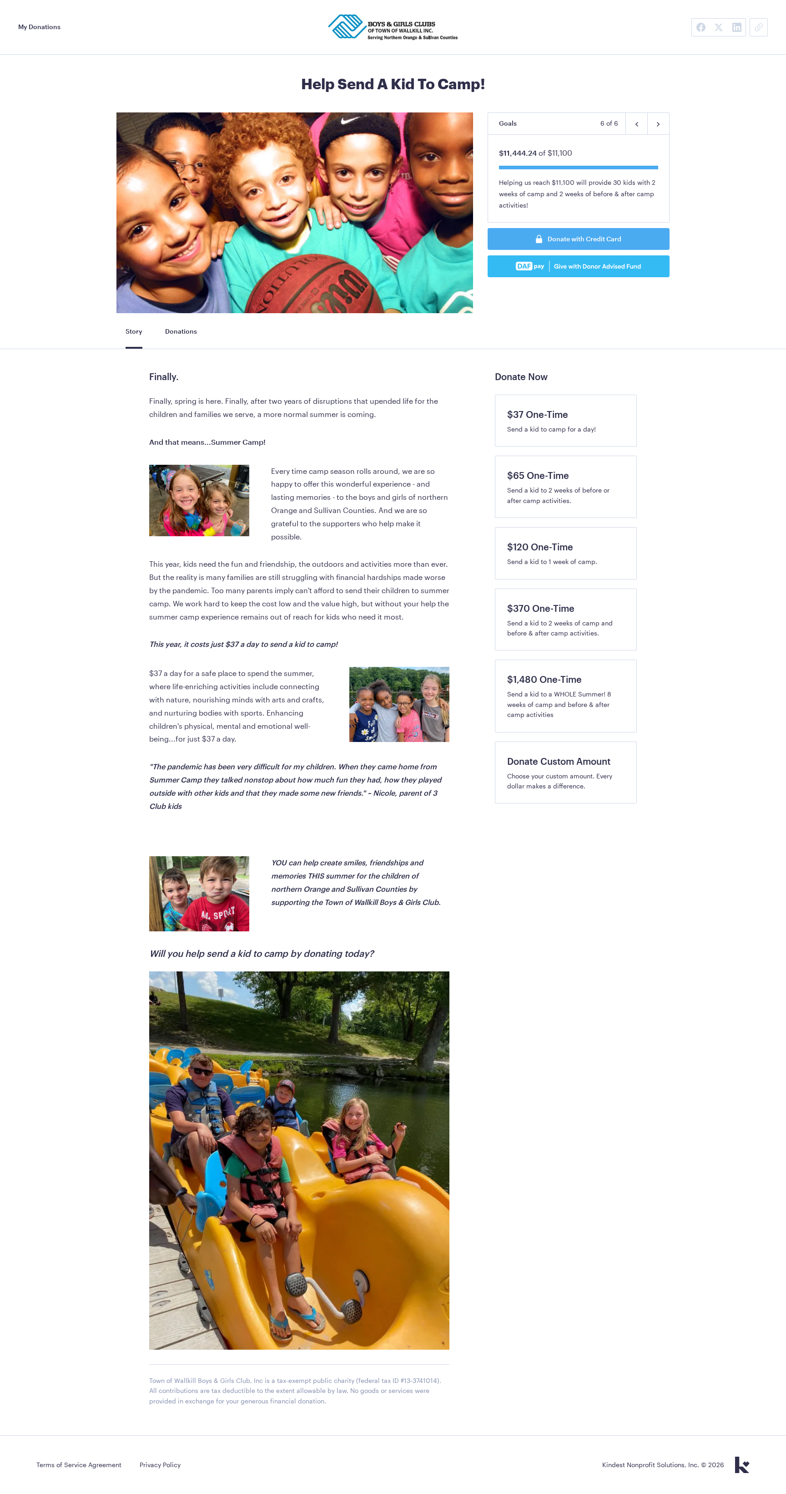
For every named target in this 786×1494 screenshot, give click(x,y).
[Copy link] (759, 27)
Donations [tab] (181, 331)
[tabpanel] (299, 893)
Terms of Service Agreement (78, 1465)
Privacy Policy (160, 1465)
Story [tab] (134, 331)
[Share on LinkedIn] (737, 27)
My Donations (39, 26)
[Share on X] (719, 27)
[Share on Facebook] (700, 27)
